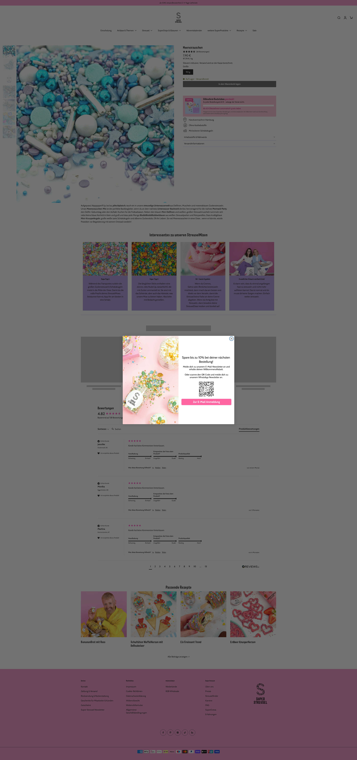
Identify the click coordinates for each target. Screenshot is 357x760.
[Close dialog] (231, 339)
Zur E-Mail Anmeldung (206, 402)
